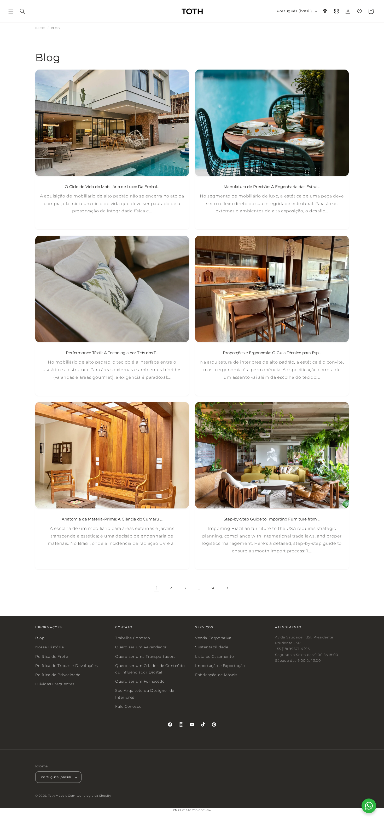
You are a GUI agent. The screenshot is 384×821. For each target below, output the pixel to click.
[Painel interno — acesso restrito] (336, 11)
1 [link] (157, 588)
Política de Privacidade (57, 674)
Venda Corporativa (213, 638)
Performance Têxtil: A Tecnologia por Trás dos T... (112, 352)
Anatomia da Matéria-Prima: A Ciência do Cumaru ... (112, 519)
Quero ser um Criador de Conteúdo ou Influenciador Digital (150, 669)
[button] (11, 11)
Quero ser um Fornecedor (140, 681)
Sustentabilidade (211, 647)
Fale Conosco (128, 706)
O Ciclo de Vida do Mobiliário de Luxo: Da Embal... (112, 186)
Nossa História (49, 647)
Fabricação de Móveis (216, 674)
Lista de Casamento (214, 656)
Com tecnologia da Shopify (89, 796)
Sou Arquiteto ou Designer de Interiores (144, 693)
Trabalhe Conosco (132, 638)
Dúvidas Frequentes (54, 684)
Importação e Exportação (220, 665)
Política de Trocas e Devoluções (66, 665)
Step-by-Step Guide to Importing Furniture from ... (272, 519)
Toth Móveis (57, 796)
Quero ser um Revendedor (141, 647)
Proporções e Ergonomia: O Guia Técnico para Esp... (272, 352)
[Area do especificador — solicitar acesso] (325, 11)
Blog (40, 638)
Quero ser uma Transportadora (145, 656)
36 (213, 588)
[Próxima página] (227, 588)
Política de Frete (51, 656)
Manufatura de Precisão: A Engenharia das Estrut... (272, 186)
